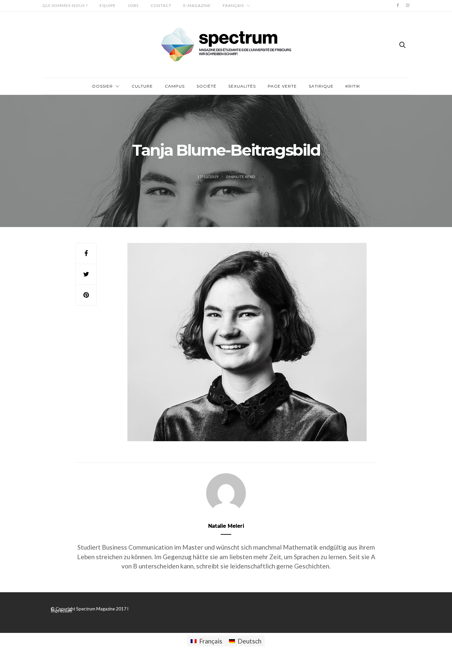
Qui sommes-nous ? (65, 5)
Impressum (61, 610)
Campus (175, 86)
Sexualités (242, 86)
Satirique (321, 86)
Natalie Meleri (226, 526)
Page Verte (282, 86)
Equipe (108, 5)
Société (206, 86)
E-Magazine (197, 5)
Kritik (352, 86)
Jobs (133, 5)
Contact (161, 5)
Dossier (102, 86)
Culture (142, 86)
